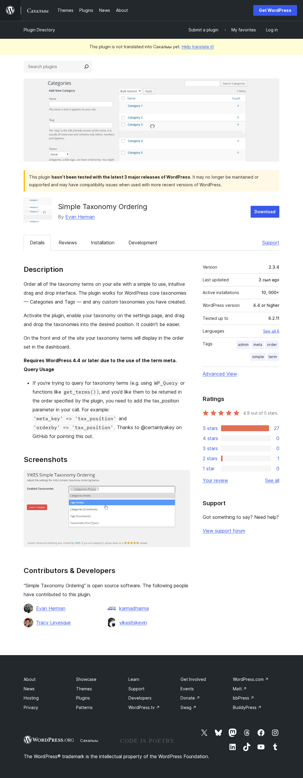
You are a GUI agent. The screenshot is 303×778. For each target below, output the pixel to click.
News (29, 688)
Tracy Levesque (53, 622)
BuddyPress (247, 707)
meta (257, 344)
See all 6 (271, 331)
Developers (140, 697)
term (273, 356)
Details (37, 243)
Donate (190, 697)
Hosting (31, 697)
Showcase (86, 679)
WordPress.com (251, 679)
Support (270, 243)
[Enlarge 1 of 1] (182, 478)
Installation (103, 243)
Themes (84, 688)
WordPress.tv (144, 707)
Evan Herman (80, 217)
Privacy (31, 707)
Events (187, 688)
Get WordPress (275, 10)
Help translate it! (198, 46)
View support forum (224, 531)
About (30, 679)
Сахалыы (89, 740)
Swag (188, 707)
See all (272, 480)
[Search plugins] (86, 67)
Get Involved (193, 679)
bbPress (243, 697)
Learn (133, 679)
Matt (240, 688)
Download (264, 211)
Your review (215, 480)
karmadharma (134, 608)
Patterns (84, 707)
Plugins (83, 697)
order (272, 344)
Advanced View (220, 374)
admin (243, 344)
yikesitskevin (133, 622)
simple (258, 356)
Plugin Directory (39, 29)
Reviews (68, 243)
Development (142, 243)
